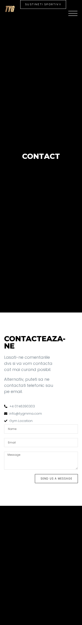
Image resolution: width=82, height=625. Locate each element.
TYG (9, 9)
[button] (43, 4)
